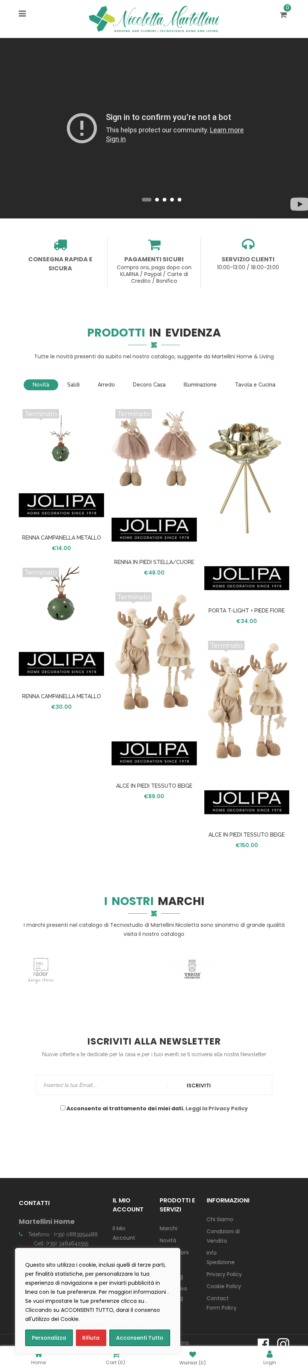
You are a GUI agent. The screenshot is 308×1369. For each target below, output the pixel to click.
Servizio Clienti (248, 259)
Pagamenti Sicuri (154, 259)
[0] (284, 15)
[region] (97, 1301)
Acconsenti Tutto (139, 1338)
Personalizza (49, 1338)
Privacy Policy (224, 1274)
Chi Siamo (220, 1219)
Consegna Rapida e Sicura (60, 264)
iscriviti (199, 1085)
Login (269, 1362)
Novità (168, 1240)
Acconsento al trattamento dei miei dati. (156, 1108)
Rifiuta (91, 1338)
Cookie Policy (224, 1286)
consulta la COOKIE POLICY (117, 1319)
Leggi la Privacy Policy (217, 1108)
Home (38, 1362)
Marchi (168, 1228)
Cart (115, 1362)
